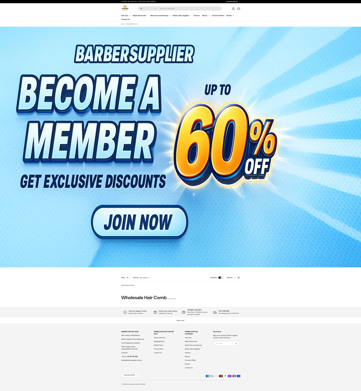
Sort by (135, 278)
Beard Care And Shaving (159, 16)
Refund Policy (158, 345)
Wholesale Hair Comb (132, 24)
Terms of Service (159, 338)
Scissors (197, 16)
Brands (229, 16)
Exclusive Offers (218, 16)
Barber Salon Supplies (181, 16)
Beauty (204, 16)
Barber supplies (130, 384)
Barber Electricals (139, 16)
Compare (213, 278)
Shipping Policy (159, 341)
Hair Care (124, 16)
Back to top (180, 320)
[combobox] (180, 8)
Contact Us (125, 19)
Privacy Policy (158, 349)
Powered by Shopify (140, 384)
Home (122, 24)
